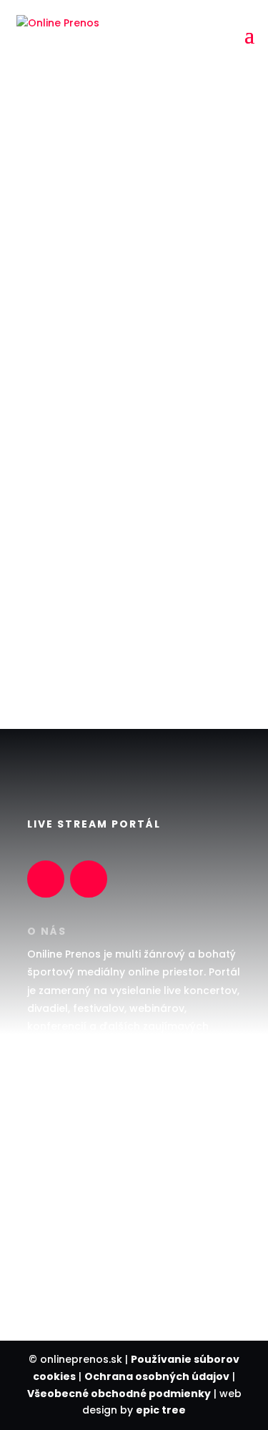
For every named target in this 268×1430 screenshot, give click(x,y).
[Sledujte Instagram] (88, 879)
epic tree (161, 1410)
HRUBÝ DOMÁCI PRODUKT (91, 1150)
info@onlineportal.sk (81, 1268)
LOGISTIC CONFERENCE (84, 1179)
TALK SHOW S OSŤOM (81, 1123)
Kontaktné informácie (131, 652)
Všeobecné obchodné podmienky (119, 1393)
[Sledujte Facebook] (45, 879)
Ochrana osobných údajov (156, 1376)
